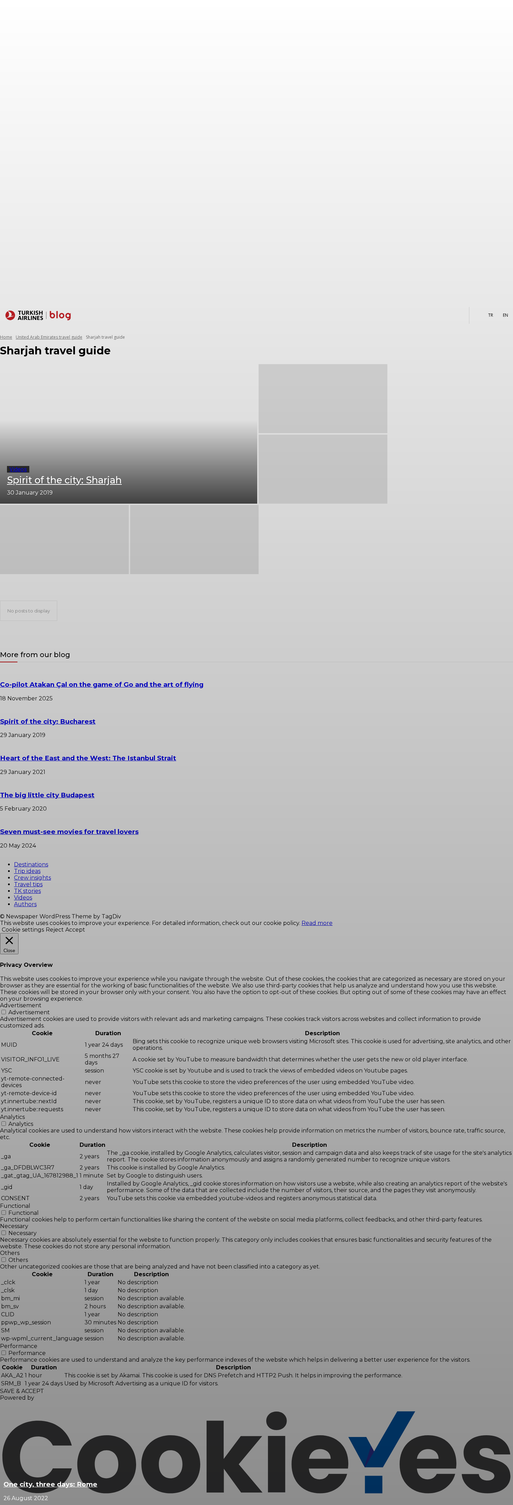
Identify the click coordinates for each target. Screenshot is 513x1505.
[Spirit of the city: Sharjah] (128, 434)
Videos (18, 469)
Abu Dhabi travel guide (38, 583)
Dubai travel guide (33, 590)
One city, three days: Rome (50, 1484)
